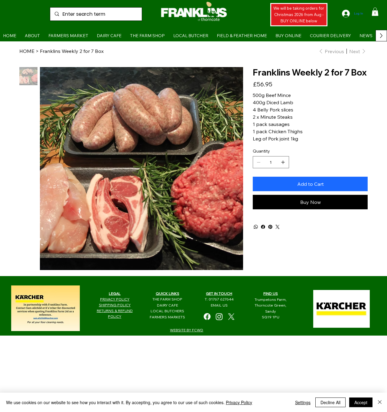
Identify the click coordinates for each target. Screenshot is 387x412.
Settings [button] (303, 402)
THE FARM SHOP (167, 299)
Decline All (330, 402)
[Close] (379, 402)
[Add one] (283, 162)
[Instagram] (219, 316)
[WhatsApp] (256, 227)
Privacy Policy (239, 402)
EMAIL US (219, 305)
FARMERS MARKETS (167, 317)
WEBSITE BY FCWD (186, 330)
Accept (360, 402)
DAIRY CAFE (167, 305)
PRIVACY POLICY (114, 299)
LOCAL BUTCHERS (167, 311)
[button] (375, 12)
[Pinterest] (270, 227)
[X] (231, 316)
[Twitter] (278, 227)
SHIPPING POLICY (115, 305)
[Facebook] (263, 227)
